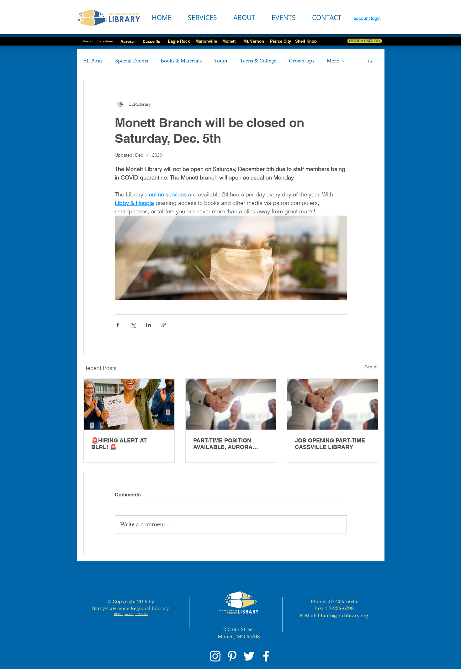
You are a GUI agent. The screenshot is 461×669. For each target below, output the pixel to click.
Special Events (131, 61)
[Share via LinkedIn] (148, 325)
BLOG (118, 614)
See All (371, 367)
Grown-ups (301, 61)
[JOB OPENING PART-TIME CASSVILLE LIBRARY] (332, 404)
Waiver (129, 614)
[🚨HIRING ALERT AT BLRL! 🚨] (129, 404)
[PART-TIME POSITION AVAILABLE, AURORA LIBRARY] (231, 404)
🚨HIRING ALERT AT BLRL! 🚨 (119, 443)
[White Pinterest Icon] (232, 656)
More (333, 61)
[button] (370, 61)
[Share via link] (164, 325)
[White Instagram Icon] (215, 656)
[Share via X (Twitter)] (133, 325)
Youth (220, 61)
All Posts (93, 61)
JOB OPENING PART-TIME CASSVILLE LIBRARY (330, 443)
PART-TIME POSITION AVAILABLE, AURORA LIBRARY (222, 443)
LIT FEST (141, 614)
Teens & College (258, 61)
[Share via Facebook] (118, 325)
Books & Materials (181, 61)
